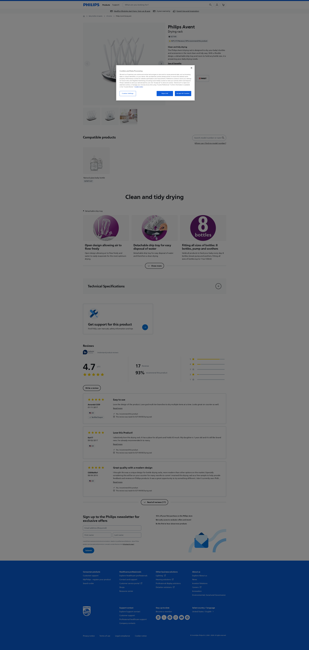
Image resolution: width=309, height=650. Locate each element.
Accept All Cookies (183, 93)
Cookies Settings (127, 93)
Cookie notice (138, 87)
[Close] (191, 68)
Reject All (165, 93)
